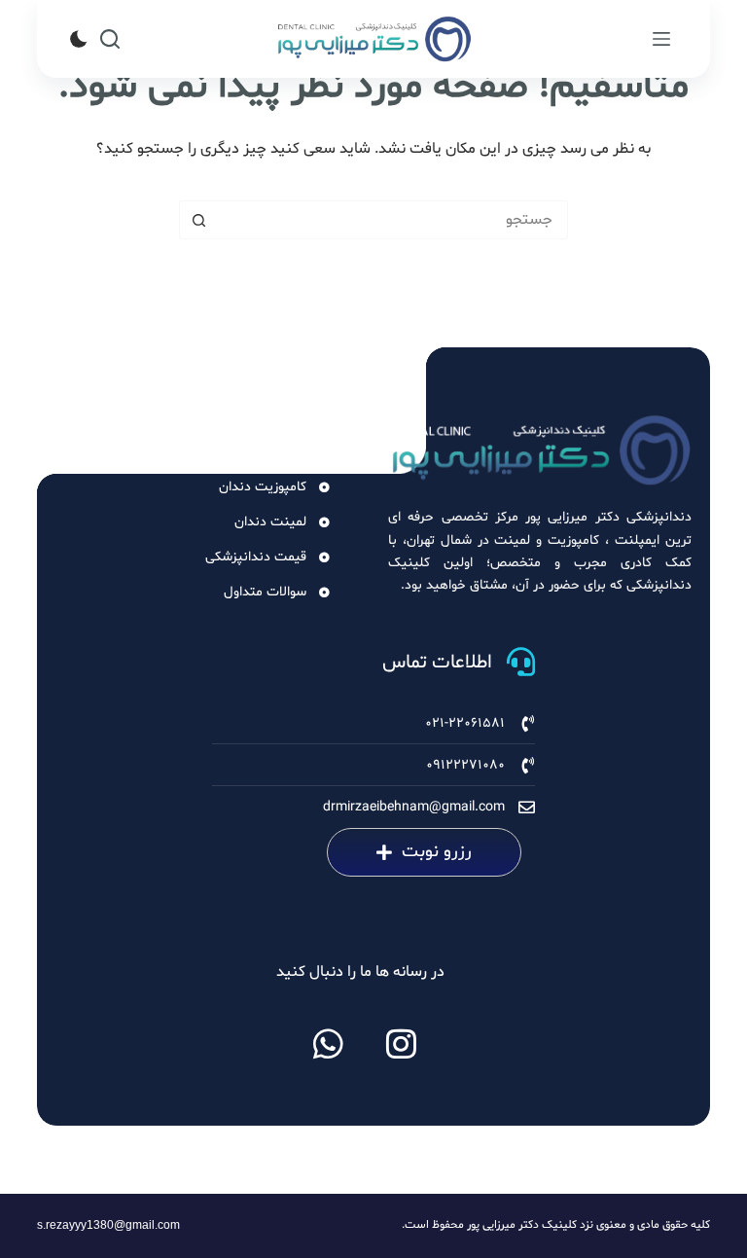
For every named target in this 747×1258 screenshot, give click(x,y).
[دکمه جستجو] (198, 219)
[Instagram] (402, 1043)
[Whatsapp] (329, 1043)
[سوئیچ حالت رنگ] (78, 39)
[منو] (661, 39)
